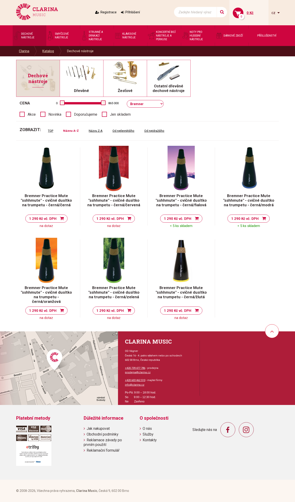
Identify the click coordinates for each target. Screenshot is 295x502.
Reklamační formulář (103, 450)
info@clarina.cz (134, 384)
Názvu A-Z (71, 130)
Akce (32, 114)
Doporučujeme (85, 114)
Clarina (24, 51)
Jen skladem (120, 114)
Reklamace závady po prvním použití (103, 442)
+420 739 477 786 (135, 368)
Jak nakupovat (98, 428)
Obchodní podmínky (102, 434)
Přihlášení (132, 12)
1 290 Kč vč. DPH (42, 219)
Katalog (48, 51)
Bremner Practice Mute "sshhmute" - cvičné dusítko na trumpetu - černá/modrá (248, 200)
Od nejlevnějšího (123, 130)
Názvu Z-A (96, 130)
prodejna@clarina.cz (137, 372)
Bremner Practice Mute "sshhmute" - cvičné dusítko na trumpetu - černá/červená (113, 200)
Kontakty (150, 440)
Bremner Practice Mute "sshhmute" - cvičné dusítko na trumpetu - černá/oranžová (46, 294)
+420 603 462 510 (135, 380)
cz (273, 13)
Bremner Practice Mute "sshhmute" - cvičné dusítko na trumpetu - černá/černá (46, 200)
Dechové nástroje (80, 51)
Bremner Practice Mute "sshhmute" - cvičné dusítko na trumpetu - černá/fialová (181, 200)
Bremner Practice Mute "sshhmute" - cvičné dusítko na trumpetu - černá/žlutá (181, 292)
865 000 (113, 103)
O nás (147, 428)
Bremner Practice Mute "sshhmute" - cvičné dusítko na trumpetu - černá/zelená (113, 292)
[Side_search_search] (222, 12)
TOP (50, 130)
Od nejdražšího (154, 130)
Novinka (54, 114)
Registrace (108, 12)
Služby (148, 434)
